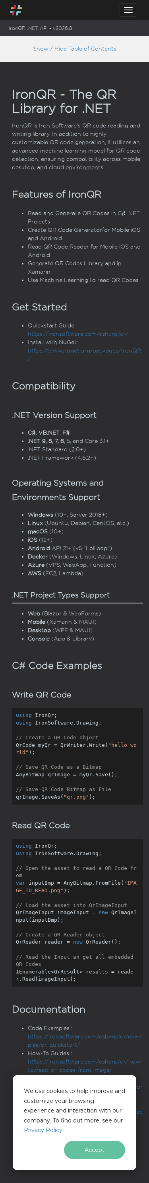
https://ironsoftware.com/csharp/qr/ (78, 334)
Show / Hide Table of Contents (74, 49)
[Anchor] (5, 194)
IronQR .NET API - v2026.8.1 (42, 28)
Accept (94, 1150)
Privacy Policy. (44, 1130)
